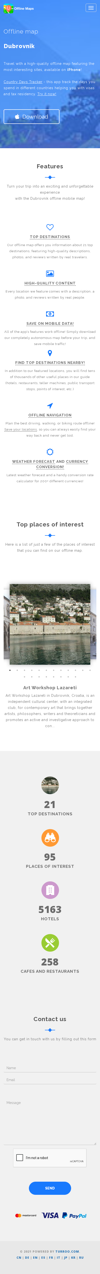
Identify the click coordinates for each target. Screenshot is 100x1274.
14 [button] (31, 676)
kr (73, 1258)
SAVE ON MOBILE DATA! (50, 323)
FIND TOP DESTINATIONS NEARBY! (50, 363)
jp (65, 1258)
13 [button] (24, 676)
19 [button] (68, 676)
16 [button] (46, 676)
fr (51, 1258)
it (58, 1258)
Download (33, 116)
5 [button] (39, 670)
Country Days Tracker (23, 82)
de (27, 1258)
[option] (50, 624)
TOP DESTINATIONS (50, 237)
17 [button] (53, 676)
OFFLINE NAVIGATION (50, 415)
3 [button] (24, 670)
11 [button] (82, 670)
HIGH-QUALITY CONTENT (50, 283)
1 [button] (10, 670)
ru (81, 1258)
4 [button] (31, 670)
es (43, 1258)
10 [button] (75, 670)
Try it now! (46, 94)
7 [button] (53, 670)
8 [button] (60, 670)
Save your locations (20, 429)
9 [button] (68, 670)
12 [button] (90, 670)
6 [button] (46, 670)
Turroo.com (67, 1251)
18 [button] (60, 676)
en (35, 1258)
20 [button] (75, 676)
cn (19, 1258)
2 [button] (17, 670)
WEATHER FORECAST (33, 461)
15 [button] (39, 676)
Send (50, 1188)
